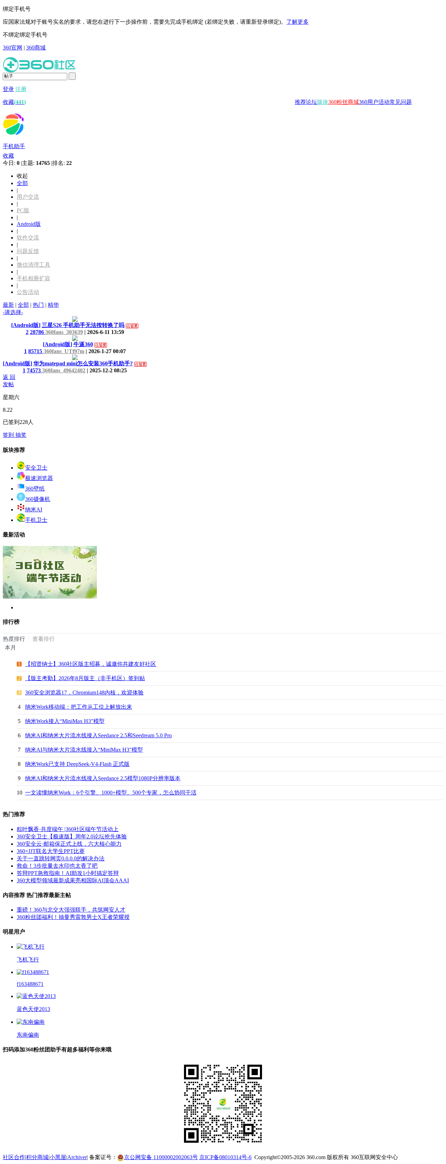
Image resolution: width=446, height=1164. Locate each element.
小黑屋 (57, 1157)
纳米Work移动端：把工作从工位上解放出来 (78, 707)
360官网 (12, 48)
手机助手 (14, 146)
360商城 (36, 48)
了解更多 (297, 22)
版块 (322, 102)
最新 (8, 305)
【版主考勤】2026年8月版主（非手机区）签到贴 (85, 678)
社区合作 (14, 1157)
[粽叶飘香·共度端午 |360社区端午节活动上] (50, 597)
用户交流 (28, 197)
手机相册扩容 (33, 278)
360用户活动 (374, 102)
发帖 (8, 384)
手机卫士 (36, 520)
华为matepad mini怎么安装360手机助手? (83, 363)
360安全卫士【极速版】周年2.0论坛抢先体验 (72, 836)
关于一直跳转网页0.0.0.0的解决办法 (61, 858)
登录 (8, 89)
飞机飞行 (28, 960)
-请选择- (13, 312)
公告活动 (28, 292)
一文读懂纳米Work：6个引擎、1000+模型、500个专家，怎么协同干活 (111, 793)
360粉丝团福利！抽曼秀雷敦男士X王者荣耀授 (73, 917)
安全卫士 (36, 468)
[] (25, 325)
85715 (36, 351)
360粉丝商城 (343, 102)
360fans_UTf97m (64, 351)
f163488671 (30, 984)
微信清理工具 (33, 265)
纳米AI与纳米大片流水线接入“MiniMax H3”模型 (84, 750)
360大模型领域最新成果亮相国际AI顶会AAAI (73, 880)
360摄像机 (37, 499)
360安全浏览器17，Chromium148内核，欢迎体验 (84, 692)
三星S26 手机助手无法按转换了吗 (83, 325)
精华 (53, 305)
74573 (34, 370)
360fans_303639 (64, 332)
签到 (9, 435)
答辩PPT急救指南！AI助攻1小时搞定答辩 (68, 873)
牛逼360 (83, 344)
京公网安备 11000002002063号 (161, 1157)
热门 (38, 305)
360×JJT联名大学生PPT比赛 (51, 851)
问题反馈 (28, 251)
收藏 (14, 102)
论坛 (311, 102)
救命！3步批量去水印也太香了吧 (57, 866)
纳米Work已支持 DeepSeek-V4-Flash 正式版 (77, 764)
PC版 (23, 210)
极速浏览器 (39, 478)
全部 (22, 183)
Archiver (77, 1157)
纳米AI (33, 509)
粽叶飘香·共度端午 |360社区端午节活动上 (67, 829)
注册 (20, 89)
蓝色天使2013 (33, 1009)
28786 (37, 332)
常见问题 (401, 102)
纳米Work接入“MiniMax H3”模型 (65, 721)
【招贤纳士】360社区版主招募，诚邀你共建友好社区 (90, 664)
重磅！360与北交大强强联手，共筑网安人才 (71, 910)
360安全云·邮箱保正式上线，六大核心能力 (69, 844)
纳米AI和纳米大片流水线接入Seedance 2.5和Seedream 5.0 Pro (98, 735)
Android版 (29, 224)
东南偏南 (28, 1035)
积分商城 (37, 1157)
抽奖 (20, 435)
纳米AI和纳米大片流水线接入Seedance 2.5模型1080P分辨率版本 (102, 778)
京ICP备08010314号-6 (225, 1157)
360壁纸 (35, 489)
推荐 (300, 102)
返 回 (9, 377)
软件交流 (28, 238)
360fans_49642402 (63, 370)
